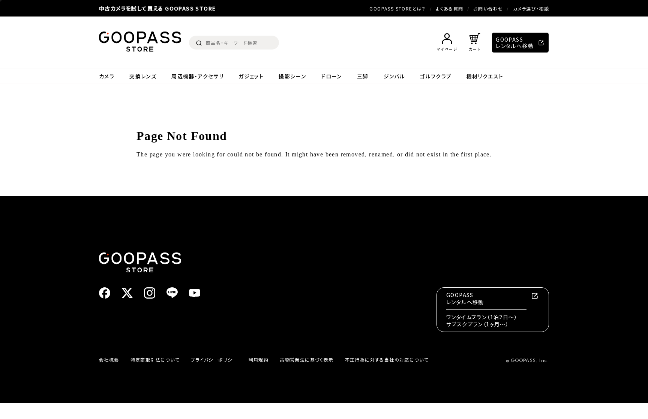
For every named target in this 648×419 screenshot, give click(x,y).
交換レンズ (142, 76)
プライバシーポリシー (214, 359)
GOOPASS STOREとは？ (397, 8)
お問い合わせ (488, 8)
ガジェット (251, 76)
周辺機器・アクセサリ (197, 76)
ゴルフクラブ (435, 76)
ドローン (331, 76)
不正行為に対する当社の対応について (387, 359)
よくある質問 (449, 8)
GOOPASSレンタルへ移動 (515, 43)
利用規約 (259, 359)
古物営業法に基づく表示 (306, 359)
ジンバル (394, 76)
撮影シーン (292, 76)
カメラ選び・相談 (531, 8)
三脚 (363, 76)
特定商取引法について (155, 359)
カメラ (106, 76)
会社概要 (109, 359)
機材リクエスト (485, 76)
